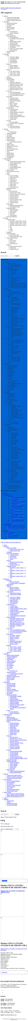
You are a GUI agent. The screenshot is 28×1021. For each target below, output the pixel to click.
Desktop (8, 244)
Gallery (5, 538)
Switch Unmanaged (14, 33)
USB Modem (13, 47)
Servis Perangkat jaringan (17, 506)
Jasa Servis (10, 496)
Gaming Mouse (13, 110)
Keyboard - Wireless (14, 106)
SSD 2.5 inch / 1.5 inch (15, 86)
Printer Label (13, 185)
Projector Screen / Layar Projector (17, 194)
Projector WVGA (14, 198)
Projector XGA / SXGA (15, 192)
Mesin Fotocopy (10, 170)
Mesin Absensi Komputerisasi (16, 205)
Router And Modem (11, 35)
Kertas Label (13, 212)
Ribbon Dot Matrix (14, 209)
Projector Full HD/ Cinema (16, 199)
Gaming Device (10, 107)
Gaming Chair (13, 119)
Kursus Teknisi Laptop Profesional (16, 526)
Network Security (11, 51)
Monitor (8, 69)
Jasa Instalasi (11, 513)
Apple (11, 229)
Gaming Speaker (13, 117)
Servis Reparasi (7, 779)
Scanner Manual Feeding (15, 163)
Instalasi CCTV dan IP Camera (16, 518)
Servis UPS (14, 504)
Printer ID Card (13, 179)
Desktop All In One (14, 249)
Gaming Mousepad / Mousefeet (17, 112)
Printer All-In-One (14, 187)
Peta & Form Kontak (13, 537)
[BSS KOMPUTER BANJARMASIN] (11, 8)
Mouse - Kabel (13, 105)
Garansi (10, 534)
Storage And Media (11, 233)
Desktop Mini (13, 247)
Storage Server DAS (14, 235)
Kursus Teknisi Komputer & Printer (17, 527)
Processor (9, 120)
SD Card (12, 81)
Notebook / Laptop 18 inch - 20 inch (18, 225)
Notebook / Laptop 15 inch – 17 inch (18, 286)
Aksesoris (6, 129)
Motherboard (10, 78)
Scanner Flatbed (13, 164)
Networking (6, 21)
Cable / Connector (11, 139)
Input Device (10, 96)
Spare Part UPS (13, 62)
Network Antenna (11, 27)
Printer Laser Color (14, 182)
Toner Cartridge (13, 211)
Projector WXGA (14, 201)
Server (11, 239)
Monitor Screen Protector (12, 146)
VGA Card (9, 91)
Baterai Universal (10, 140)
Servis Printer (14, 500)
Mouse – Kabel (14, 353)
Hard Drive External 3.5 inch (16, 83)
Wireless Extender (14, 37)
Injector (8, 52)
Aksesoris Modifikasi (11, 133)
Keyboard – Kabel (14, 346)
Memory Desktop (14, 65)
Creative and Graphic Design (13, 17)
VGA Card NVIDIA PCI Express (17, 93)
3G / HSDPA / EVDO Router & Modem (16, 418)
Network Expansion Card (12, 148)
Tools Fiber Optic (11, 24)
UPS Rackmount (13, 61)
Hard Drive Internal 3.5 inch (16, 88)
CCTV (8, 172)
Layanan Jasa (7, 494)
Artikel (5, 530)
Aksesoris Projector (14, 196)
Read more (4, 880)
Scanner (8, 160)
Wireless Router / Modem (15, 41)
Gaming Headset (13, 113)
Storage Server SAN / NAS (16, 236)
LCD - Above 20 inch (15, 71)
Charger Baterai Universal (15, 141)
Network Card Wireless (12, 23)
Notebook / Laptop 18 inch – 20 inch (18, 287)
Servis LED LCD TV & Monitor (16, 509)
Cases (8, 130)
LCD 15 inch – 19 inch (15, 359)
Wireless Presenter (14, 42)
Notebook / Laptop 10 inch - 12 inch (18, 220)
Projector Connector (14, 195)
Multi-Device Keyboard (15, 100)
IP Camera (9, 26)
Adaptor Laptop (10, 144)
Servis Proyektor (15, 503)
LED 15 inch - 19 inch (15, 74)
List (9, 823)
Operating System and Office (13, 18)
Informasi (6, 531)
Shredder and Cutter (11, 188)
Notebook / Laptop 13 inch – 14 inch (18, 284)
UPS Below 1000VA (14, 57)
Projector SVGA (13, 191)
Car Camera (9, 136)
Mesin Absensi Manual (15, 206)
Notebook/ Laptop (11, 219)
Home (5, 493)
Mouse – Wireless (14, 348)
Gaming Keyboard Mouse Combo (17, 116)
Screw (8, 151)
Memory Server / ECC (15, 68)
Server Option (13, 240)
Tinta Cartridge (13, 215)
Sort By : (3, 829)
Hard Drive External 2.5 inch (16, 85)
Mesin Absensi (10, 204)
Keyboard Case (13, 131)
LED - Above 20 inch (15, 75)
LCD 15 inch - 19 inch (15, 72)
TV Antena (9, 143)
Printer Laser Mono (14, 177)
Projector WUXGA (14, 202)
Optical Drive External (15, 127)
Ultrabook (9, 232)
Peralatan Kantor (7, 158)
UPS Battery (9, 147)
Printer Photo (13, 181)
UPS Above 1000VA (14, 58)
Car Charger (9, 134)
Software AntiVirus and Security (14, 20)
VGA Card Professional (15, 92)
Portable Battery (10, 153)
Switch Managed (13, 31)
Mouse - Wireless (14, 103)
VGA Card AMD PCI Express (16, 95)
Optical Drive (10, 124)
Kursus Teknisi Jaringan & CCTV (16, 528)
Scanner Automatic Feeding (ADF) (17, 161)
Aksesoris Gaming (11, 137)
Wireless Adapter (13, 50)
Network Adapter (10, 28)
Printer (8, 174)
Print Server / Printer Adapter (16, 48)
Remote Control (10, 154)
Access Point (9, 34)
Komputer (6, 218)
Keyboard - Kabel (14, 98)
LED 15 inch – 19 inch (15, 356)
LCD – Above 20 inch (15, 358)
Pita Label (12, 213)
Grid (6, 823)
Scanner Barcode (13, 165)
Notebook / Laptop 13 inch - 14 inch (18, 222)
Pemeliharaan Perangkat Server (16, 522)
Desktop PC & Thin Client (16, 246)
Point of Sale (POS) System (13, 171)
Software (6, 16)
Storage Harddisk (10, 79)
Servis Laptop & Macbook (17, 497)
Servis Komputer (15, 499)
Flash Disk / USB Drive (15, 82)
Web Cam (12, 102)
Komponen (6, 54)
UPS (8, 55)
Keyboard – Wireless (15, 345)
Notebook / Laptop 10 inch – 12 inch (18, 283)
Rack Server (12, 242)
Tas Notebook (10, 157)
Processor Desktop (14, 122)
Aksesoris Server (13, 243)
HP (10, 226)
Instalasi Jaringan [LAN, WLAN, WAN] (16, 515)
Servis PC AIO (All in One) (18, 501)
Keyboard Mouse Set (14, 99)
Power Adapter (10, 150)
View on (3, 823)
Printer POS (12, 178)
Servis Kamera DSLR (16, 511)
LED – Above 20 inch (15, 361)
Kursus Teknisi (7, 524)
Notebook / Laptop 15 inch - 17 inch (18, 223)
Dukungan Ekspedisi (13, 535)
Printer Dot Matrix (14, 175)
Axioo (11, 230)
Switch (8, 30)
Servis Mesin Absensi (16, 507)
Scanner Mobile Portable (15, 167)
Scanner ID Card (13, 168)
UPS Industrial (13, 59)
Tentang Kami (11, 533)
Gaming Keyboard (14, 109)
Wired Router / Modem (15, 45)
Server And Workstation (12, 237)
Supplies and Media (11, 208)
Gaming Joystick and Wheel (16, 115)
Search (17, 255)
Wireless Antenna (14, 44)
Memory (9, 64)
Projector (9, 189)
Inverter (8, 76)
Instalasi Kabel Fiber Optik (17, 520)
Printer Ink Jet (13, 184)
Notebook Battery (11, 155)
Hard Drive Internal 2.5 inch (16, 89)
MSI (11, 228)
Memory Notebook (14, 66)
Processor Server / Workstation (17, 123)
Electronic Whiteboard (12, 216)
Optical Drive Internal (15, 126)
